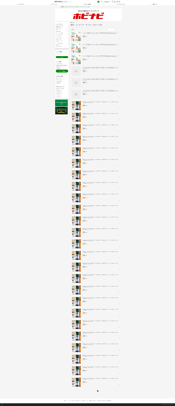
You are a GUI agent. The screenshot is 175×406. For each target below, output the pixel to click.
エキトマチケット (59, 95)
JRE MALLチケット (59, 90)
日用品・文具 (58, 31)
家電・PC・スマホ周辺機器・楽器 (59, 26)
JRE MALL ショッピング (62, 7)
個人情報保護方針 (109, 400)
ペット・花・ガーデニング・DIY (59, 35)
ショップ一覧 (69, 400)
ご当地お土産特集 (59, 81)
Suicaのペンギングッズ (59, 79)
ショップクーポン (59, 63)
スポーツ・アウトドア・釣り (59, 41)
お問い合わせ (73, 400)
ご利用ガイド (58, 68)
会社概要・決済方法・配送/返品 (61, 65)
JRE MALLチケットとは (85, 400)
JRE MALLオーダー (59, 93)
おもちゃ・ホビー (59, 46)
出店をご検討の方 (103, 400)
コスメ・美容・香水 (59, 43)
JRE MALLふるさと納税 (60, 88)
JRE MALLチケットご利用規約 (96, 400)
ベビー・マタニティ (59, 37)
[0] (112, 1)
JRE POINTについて (78, 400)
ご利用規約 (90, 400)
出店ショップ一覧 (68, 6)
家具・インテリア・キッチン (80, 6)
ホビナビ (73, 6)
